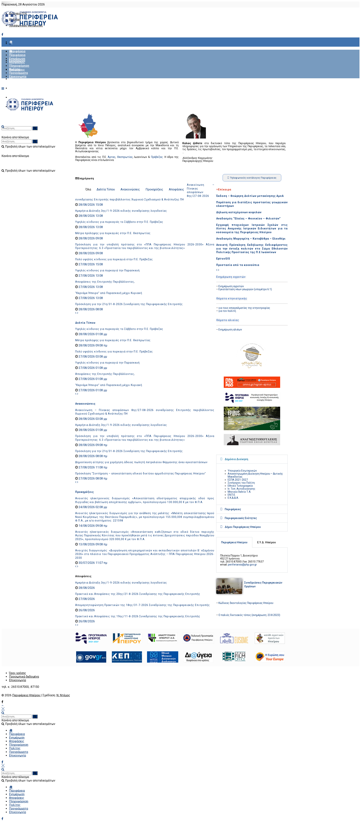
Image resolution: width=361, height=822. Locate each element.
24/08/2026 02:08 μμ (92, 507)
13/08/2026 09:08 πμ (92, 544)
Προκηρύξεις (154, 189)
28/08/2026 (86, 588)
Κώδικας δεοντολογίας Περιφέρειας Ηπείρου (245, 602)
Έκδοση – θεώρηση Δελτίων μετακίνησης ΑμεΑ (250, 195)
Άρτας (111, 156)
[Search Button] (3, 713)
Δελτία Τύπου (106, 189)
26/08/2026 (86, 610)
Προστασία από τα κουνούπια (237, 264)
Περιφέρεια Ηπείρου (26, 695)
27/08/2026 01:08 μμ (92, 368)
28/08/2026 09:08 (90, 238)
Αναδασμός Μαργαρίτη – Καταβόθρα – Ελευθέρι (251, 238)
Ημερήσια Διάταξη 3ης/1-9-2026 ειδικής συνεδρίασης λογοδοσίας (121, 210)
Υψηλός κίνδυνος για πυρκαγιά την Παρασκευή (107, 270)
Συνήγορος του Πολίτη (241, 482)
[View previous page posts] (75, 313)
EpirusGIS (223, 258)
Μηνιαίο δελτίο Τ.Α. (239, 491)
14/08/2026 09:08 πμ (92, 525)
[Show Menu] (3, 88)
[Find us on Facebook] (2, 34)
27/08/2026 (86, 599)
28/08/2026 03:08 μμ (92, 419)
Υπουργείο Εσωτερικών (242, 470)
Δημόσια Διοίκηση (236, 459)
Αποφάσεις (17, 62)
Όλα (88, 189)
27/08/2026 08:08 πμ (92, 478)
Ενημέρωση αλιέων (230, 329)
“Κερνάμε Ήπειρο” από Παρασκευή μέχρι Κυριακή (108, 293)
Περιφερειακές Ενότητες (241, 518)
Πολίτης (14, 88)
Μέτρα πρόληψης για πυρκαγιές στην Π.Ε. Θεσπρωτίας (113, 233)
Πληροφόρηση (19, 79)
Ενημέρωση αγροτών (231, 286)
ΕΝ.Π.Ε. (232, 494)
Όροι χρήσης (17, 673)
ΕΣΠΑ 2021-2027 (238, 479)
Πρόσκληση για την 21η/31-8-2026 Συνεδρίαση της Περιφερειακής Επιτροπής (129, 304)
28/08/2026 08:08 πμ (92, 456)
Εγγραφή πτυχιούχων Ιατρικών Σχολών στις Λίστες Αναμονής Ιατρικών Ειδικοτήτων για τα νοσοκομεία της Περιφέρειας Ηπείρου (252, 228)
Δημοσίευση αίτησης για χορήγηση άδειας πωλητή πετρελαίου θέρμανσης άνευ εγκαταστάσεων (141, 462)
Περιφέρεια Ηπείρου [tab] (234, 542)
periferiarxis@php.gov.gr (242, 564)
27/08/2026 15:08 (90, 264)
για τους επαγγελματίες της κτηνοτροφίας (244, 307)
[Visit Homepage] (30, 25)
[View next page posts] (77, 313)
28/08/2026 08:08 (90, 309)
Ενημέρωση (17, 58)
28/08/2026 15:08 (90, 204)
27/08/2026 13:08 (90, 275)
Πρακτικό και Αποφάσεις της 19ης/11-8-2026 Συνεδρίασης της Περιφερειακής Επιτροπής (137, 616)
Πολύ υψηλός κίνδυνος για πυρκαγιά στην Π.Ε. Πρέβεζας (114, 259)
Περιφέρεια (17, 51)
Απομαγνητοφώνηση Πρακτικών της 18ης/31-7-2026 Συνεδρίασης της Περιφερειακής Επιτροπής (142, 605)
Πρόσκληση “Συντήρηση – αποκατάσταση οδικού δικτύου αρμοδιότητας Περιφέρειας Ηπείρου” (140, 473)
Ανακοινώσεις (130, 189)
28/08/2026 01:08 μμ (92, 334)
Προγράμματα (18, 73)
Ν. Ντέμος (63, 695)
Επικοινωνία (17, 76)
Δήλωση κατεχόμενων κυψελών (239, 212)
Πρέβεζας (157, 156)
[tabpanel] (252, 560)
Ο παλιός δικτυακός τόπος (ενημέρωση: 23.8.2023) (249, 614)
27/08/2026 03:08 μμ (92, 356)
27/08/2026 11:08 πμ (92, 467)
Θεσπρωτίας (125, 156)
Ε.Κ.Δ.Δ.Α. (233, 497)
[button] (251, 459)
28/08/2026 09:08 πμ (92, 345)
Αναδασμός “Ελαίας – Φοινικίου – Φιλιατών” (248, 218)
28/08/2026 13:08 (90, 216)
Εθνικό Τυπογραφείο (240, 485)
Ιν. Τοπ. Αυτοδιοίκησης (241, 488)
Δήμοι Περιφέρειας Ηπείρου (243, 526)
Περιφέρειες (233, 509)
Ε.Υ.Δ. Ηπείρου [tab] (266, 542)
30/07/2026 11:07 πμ (92, 563)
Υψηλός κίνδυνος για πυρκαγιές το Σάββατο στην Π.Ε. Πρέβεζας (119, 221)
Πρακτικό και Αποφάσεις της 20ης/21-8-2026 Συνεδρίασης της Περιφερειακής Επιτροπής (137, 593)
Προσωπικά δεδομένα (24, 676)
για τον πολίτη (227, 310)
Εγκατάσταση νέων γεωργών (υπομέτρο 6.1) (245, 289)
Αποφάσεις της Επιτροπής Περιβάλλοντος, (105, 281)
